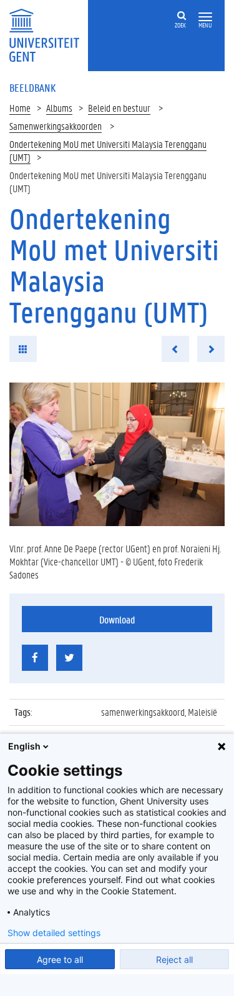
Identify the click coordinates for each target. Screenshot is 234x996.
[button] (205, 17)
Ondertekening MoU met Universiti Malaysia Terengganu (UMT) (108, 150)
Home (20, 107)
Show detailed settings (53, 933)
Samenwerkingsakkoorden (55, 125)
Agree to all (60, 959)
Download (117, 619)
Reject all (174, 959)
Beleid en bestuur (119, 107)
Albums (59, 107)
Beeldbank (32, 87)
